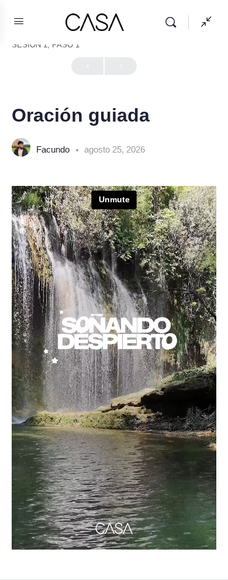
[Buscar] (174, 22)
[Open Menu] (19, 21)
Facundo (54, 149)
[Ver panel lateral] (203, 22)
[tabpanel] (114, 368)
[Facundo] (21, 149)
